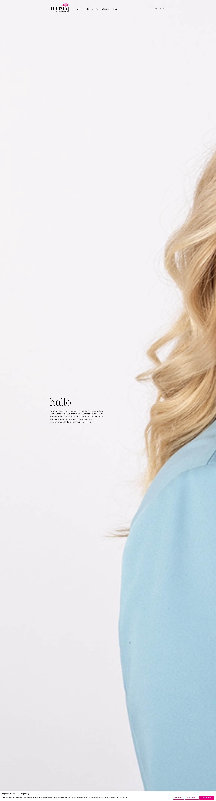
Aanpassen (178, 797)
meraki (86, 9)
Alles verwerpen (191, 797)
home (78, 9)
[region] (108, 796)
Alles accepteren (206, 797)
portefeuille (105, 9)
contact (115, 9)
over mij (95, 9)
